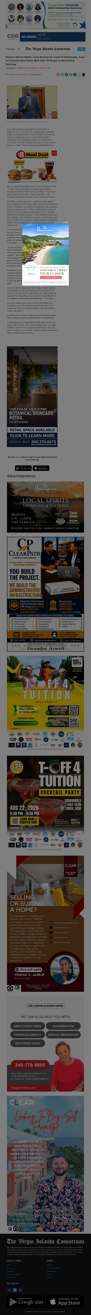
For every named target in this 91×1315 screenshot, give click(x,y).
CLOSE (65, 222)
